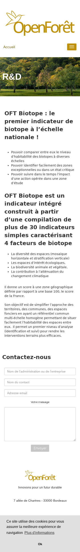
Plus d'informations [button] (39, 533)
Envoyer (40, 448)
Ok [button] (40, 544)
